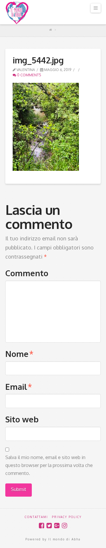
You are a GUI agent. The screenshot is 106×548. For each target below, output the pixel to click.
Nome (19, 354)
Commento (26, 273)
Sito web (22, 419)
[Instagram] (64, 525)
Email (18, 387)
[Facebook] (41, 525)
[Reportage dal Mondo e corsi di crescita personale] (17, 12)
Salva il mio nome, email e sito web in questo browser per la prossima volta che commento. (49, 465)
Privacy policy (67, 517)
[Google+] (56, 525)
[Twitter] (49, 525)
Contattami (36, 517)
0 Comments (28, 75)
